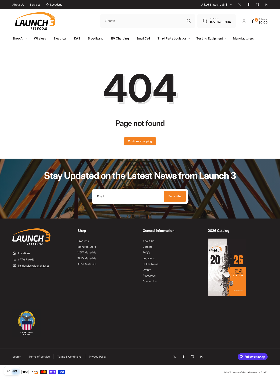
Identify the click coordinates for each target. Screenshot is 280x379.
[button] (260, 21)
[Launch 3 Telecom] (31, 244)
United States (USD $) (214, 4)
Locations (24, 253)
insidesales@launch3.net (33, 265)
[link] (18, 4)
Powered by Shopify (258, 372)
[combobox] (147, 21)
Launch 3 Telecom (240, 372)
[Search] (189, 21)
